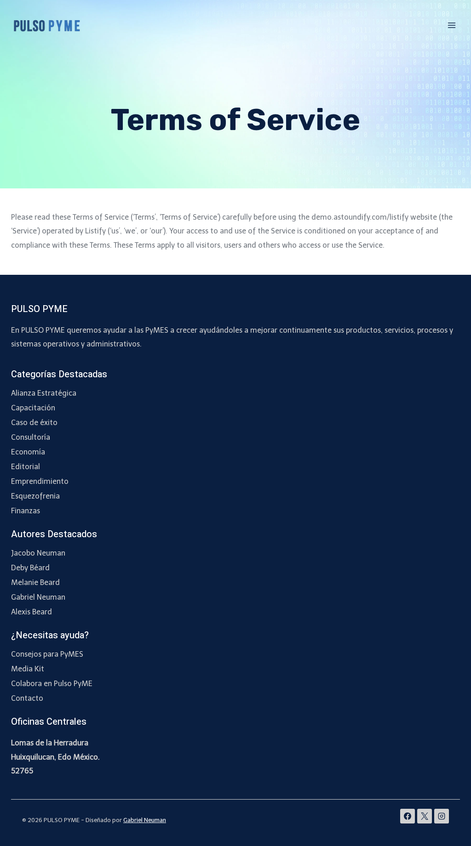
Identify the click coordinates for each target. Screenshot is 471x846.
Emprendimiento (40, 481)
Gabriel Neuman (38, 597)
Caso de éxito (34, 422)
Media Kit (27, 668)
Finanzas (25, 510)
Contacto (27, 698)
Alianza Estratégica (43, 393)
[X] (424, 816)
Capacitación (33, 407)
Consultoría (30, 437)
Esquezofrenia (35, 496)
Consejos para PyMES (47, 654)
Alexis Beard (31, 612)
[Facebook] (407, 816)
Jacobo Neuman (38, 553)
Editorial (25, 466)
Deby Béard (30, 567)
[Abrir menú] (451, 25)
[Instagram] (441, 816)
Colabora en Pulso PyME (51, 683)
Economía (28, 452)
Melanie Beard (35, 582)
